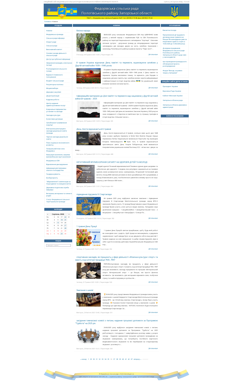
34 (105, 359)
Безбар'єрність (52, 178)
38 (117, 359)
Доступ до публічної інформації (58, 59)
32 (99, 359)
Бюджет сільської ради (55, 81)
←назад (83, 359)
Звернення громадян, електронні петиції (59, 64)
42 (129, 359)
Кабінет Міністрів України (173, 96)
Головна (47, 21)
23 (61, 234)
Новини (49, 30)
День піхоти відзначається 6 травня (93, 129)
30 (94, 359)
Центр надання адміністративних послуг (55, 104)
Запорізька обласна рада (173, 100)
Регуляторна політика (54, 84)
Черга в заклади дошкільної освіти (57, 138)
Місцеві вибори (52, 88)
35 (108, 359)
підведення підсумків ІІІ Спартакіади (94, 194)
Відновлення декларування (57, 164)
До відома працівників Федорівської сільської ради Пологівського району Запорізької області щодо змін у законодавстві (174, 52)
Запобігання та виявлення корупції (56, 124)
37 (114, 359)
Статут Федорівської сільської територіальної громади (58, 200)
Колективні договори (54, 119)
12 (58, 222)
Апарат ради (51, 42)
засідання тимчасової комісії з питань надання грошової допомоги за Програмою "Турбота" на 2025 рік (116, 322)
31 (97, 359)
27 (65, 225)
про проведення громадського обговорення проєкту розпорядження (175, 63)
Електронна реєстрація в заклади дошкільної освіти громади (56, 131)
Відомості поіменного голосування (54, 76)
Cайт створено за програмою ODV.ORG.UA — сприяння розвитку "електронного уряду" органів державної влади (116, 377)
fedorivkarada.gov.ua (127, 374)
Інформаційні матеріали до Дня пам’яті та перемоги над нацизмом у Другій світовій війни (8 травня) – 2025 (116, 97)
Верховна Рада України (172, 91)
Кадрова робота (52, 99)
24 (65, 217)
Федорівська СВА (53, 160)
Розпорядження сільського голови (56, 70)
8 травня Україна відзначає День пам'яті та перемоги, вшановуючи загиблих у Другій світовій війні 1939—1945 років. (116, 64)
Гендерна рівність (53, 174)
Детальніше (153, 54)
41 (126, 359)
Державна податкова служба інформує (57, 188)
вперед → (137, 359)
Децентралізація (52, 96)
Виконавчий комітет (54, 49)
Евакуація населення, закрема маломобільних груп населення (58, 156)
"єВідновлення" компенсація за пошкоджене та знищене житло (58, 182)
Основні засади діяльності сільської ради (56, 54)
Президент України (170, 86)
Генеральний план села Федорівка (55, 150)
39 (120, 359)
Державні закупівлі (53, 92)
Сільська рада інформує (55, 38)
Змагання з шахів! (84, 290)
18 (61, 220)
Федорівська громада (54, 34)
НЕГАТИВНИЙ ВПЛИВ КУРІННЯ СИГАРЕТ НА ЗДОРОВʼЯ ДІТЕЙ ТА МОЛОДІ (111, 162)
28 (65, 228)
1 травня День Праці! (86, 226)
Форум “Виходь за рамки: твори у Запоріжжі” (172, 71)
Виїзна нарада (83, 30)
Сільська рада (51, 46)
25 (65, 220)
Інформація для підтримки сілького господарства (56, 169)
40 (123, 359)
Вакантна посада (169, 30)
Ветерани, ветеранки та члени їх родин (59, 194)
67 (132, 359)
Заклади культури (53, 115)
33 (102, 359)
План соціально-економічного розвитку (57, 144)
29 (91, 359)
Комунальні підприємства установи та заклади (56, 110)
